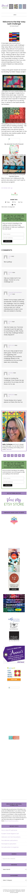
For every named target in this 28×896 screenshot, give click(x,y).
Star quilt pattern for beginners (10, 847)
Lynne (10, 321)
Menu (15, 15)
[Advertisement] (14, 717)
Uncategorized (11, 207)
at (9, 258)
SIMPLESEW (11, 394)
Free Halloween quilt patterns (9, 840)
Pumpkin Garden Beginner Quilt (10, 833)
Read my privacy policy (11, 821)
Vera (9, 256)
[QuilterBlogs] (14, 737)
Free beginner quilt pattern (8, 844)
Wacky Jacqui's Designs (17, 892)
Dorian (10, 272)
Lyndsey (10, 373)
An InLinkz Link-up (6, 188)
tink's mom (11, 345)
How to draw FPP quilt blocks (9, 830)
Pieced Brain (14, 6)
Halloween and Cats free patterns (10, 837)
